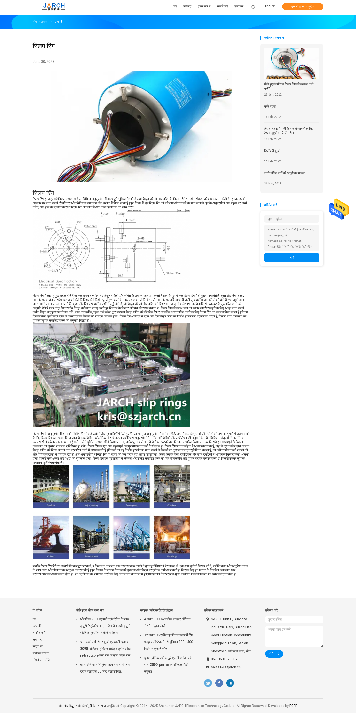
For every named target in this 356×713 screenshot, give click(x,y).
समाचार (37, 639)
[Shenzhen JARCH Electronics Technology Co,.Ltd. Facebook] (219, 683)
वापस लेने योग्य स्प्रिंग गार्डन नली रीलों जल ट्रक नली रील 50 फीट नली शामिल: (105, 668)
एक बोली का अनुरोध (302, 6)
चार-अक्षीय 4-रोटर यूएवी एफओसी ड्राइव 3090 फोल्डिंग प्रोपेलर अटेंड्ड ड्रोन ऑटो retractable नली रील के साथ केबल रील (105, 648)
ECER (293, 706)
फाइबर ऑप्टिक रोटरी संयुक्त (156, 610)
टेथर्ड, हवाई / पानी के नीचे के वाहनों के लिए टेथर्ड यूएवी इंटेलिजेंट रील (288, 131)
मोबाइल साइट (41, 653)
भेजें (292, 257)
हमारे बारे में (39, 633)
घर (34, 619)
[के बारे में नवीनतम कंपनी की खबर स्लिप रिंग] (141, 180)
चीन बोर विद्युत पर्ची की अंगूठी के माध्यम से (82, 706)
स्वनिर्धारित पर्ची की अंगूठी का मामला (284, 173)
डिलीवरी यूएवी (272, 151)
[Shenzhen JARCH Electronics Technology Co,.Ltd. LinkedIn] (230, 683)
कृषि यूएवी (270, 106)
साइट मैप (38, 646)
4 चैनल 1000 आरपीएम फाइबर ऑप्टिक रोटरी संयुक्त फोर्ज (167, 622)
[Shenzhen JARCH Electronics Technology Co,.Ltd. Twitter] (208, 683)
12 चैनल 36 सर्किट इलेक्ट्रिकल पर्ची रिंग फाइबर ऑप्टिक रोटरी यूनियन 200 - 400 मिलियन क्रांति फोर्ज (168, 642)
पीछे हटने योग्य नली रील (90, 610)
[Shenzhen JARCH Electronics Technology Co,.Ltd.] (54, 7)
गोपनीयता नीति (41, 660)
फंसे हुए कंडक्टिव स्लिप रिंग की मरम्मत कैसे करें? (288, 86)
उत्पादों (37, 626)
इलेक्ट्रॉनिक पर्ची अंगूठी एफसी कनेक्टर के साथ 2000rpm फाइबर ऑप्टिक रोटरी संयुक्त (168, 664)
